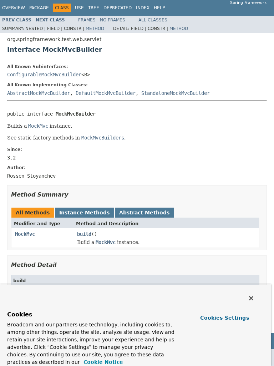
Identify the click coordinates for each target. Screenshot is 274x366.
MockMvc (25, 234)
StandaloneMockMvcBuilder (175, 93)
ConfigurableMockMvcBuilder (44, 74)
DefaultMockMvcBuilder (106, 93)
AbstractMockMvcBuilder (38, 93)
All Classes (152, 19)
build (84, 234)
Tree (93, 7)
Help (159, 7)
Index (142, 7)
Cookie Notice (102, 362)
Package (39, 7)
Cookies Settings (224, 318)
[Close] (251, 298)
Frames (87, 19)
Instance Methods (84, 212)
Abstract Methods (144, 212)
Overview (13, 7)
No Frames (112, 19)
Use (79, 7)
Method (95, 28)
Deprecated (117, 7)
